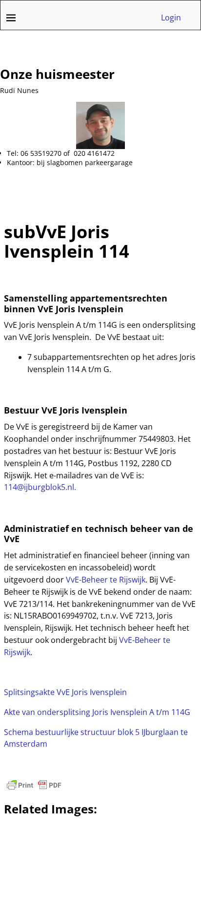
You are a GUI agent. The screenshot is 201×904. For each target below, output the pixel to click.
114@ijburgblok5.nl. (40, 487)
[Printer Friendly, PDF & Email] (34, 785)
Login (171, 17)
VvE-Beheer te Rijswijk (105, 579)
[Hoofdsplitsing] (93, 337)
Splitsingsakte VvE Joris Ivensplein (65, 692)
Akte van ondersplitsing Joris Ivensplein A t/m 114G (97, 712)
